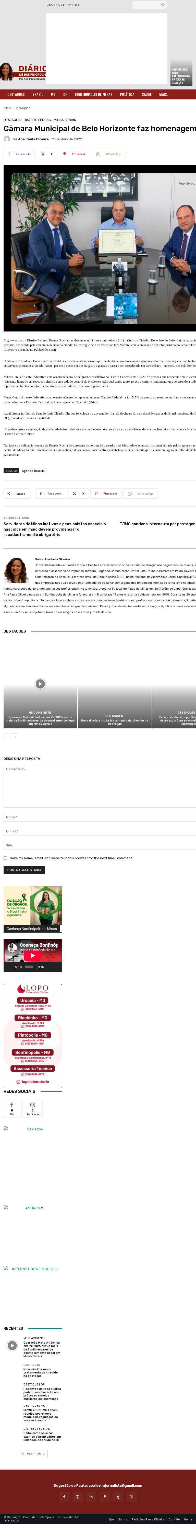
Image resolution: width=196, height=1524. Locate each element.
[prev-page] (7, 737)
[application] (33, 955)
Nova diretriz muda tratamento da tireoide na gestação (181, 76)
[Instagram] (78, 1497)
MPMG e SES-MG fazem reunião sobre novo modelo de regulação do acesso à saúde (40, 1415)
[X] (132, 1497)
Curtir (12, 1104)
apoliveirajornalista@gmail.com (115, 1485)
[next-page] (15, 737)
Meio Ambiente (40, 712)
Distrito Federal (38, 119)
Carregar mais (31, 1453)
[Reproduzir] (10, 966)
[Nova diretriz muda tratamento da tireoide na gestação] (115, 684)
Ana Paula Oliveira (33, 139)
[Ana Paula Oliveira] (8, 139)
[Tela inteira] (55, 966)
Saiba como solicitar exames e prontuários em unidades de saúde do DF (42, 1436)
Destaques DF (33, 1384)
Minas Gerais (65, 119)
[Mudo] (48, 966)
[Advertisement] (106, 48)
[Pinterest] (105, 1497)
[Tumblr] (118, 1497)
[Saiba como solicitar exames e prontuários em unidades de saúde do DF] (12, 1434)
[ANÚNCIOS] (33, 1234)
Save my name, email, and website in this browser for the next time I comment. (71, 858)
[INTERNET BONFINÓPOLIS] (33, 1295)
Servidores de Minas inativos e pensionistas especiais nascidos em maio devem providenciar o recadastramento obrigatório (55, 529)
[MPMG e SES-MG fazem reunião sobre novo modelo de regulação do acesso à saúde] (12, 1413)
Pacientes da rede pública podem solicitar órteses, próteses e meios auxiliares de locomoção (42, 1394)
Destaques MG (34, 1405)
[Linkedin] (91, 1497)
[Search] (162, 5)
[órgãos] (33, 905)
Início (7, 108)
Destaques (22, 108)
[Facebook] (64, 1497)
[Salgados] (33, 1129)
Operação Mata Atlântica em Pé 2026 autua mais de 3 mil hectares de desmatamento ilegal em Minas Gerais (40, 721)
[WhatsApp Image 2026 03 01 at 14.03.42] (33, 1035)
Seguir (32, 1104)
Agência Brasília (33, 471)
